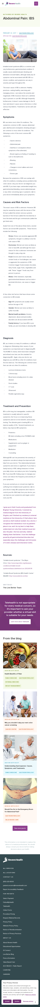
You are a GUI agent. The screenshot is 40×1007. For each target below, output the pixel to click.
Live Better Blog (8, 954)
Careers (6, 974)
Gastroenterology (26, 33)
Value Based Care (9, 962)
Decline (17, 1001)
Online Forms (7, 910)
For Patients (8, 894)
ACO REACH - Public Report (12, 966)
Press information (9, 958)
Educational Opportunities (11, 946)
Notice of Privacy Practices (12, 934)
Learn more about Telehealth (20, 621)
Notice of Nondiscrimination (12, 930)
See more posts (20, 828)
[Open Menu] (3, 3)
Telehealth (6, 906)
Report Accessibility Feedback (13, 889)
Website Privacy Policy (10, 926)
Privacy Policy (7, 922)
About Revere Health (10, 943)
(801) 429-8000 (8, 882)
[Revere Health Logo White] (20, 859)
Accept (7, 1001)
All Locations (9, 872)
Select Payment (8, 898)
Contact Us (8, 877)
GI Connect (7, 950)
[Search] (36, 4)
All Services (8, 868)
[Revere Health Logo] (19, 4)
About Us (7, 938)
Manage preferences (29, 1001)
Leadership (6, 970)
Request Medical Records (11, 918)
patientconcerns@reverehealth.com (15, 885)
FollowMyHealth (8, 902)
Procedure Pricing (9, 914)
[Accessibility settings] (35, 1002)
